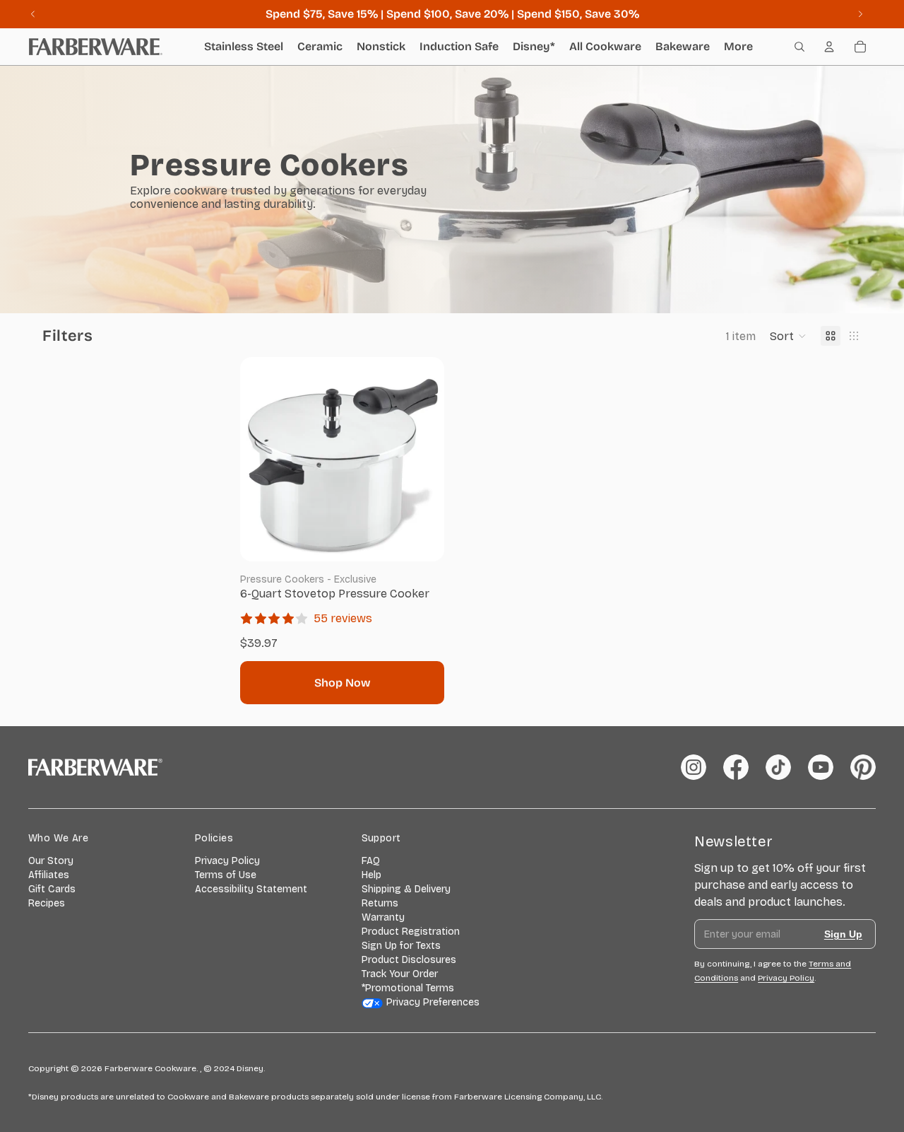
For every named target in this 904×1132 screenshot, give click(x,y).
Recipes (46, 903)
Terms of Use (225, 875)
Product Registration (411, 932)
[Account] (829, 46)
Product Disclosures (409, 960)
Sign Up (843, 934)
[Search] (799, 46)
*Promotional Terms (408, 988)
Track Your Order (400, 974)
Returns (380, 903)
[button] (788, 335)
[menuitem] (738, 46)
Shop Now (342, 682)
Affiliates (48, 875)
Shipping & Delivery (406, 889)
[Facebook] (736, 767)
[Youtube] (820, 767)
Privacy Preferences (433, 1002)
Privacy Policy (227, 861)
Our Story (50, 861)
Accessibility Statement (251, 889)
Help (371, 875)
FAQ (371, 861)
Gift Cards (52, 889)
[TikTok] (778, 767)
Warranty (383, 917)
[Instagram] (693, 767)
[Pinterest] (863, 767)
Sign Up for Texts (401, 946)
